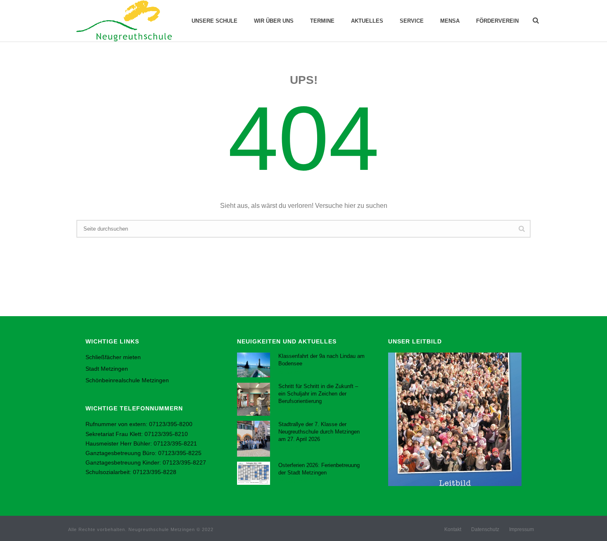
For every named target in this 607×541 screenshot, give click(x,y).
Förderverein (497, 21)
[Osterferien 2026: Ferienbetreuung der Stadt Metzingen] (253, 473)
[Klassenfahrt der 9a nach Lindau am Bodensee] (253, 365)
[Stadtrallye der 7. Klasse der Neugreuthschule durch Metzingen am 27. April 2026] (253, 438)
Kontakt (452, 529)
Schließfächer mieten (113, 357)
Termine (322, 21)
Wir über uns (274, 21)
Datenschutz (485, 529)
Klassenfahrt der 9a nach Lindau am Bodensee (321, 360)
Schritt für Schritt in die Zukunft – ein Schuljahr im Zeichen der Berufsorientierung (318, 393)
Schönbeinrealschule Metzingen (127, 380)
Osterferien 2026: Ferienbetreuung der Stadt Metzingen (319, 469)
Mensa (450, 21)
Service (412, 21)
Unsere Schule (214, 21)
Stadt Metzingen (106, 368)
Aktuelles (367, 21)
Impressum (521, 529)
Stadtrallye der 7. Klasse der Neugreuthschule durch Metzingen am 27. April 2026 (319, 431)
